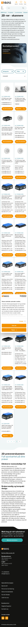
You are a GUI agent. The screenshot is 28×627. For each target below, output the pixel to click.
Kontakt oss (4, 609)
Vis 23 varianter (20, 141)
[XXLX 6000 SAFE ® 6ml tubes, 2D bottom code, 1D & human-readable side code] (7, 186)
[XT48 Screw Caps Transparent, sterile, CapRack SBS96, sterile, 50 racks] (20, 89)
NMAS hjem (4, 12)
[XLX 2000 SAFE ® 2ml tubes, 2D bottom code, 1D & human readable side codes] (20, 264)
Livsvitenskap (18, 12)
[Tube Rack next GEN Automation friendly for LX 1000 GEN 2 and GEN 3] (7, 118)
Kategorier (6, 71)
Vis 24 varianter (7, 177)
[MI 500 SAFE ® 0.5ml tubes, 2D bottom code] (7, 225)
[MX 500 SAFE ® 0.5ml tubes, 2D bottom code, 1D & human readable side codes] (20, 225)
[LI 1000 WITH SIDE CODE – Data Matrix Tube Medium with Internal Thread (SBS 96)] (7, 377)
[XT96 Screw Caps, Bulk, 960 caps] (20, 118)
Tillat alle (14, 325)
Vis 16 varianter (7, 216)
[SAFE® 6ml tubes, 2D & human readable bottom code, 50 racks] (7, 416)
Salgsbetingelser (6, 606)
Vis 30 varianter (7, 108)
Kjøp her (18, 108)
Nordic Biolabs (5, 594)
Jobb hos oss (5, 597)
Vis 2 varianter (7, 141)
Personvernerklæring (7, 589)
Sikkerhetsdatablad (7, 591)
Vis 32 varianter (7, 293)
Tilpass (13, 330)
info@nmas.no (6, 53)
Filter (18, 71)
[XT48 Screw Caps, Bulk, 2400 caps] (7, 89)
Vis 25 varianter (20, 255)
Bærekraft (4, 586)
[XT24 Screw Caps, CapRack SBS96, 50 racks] (20, 151)
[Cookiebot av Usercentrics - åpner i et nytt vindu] (20, 296)
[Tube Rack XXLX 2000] (7, 338)
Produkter (10, 12)
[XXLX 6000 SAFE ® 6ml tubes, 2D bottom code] (20, 186)
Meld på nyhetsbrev (12, 540)
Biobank (25, 12)
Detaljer (21, 321)
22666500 (6, 51)
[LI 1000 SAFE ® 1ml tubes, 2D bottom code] (7, 264)
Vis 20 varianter (7, 255)
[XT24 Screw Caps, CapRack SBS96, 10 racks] (7, 151)
